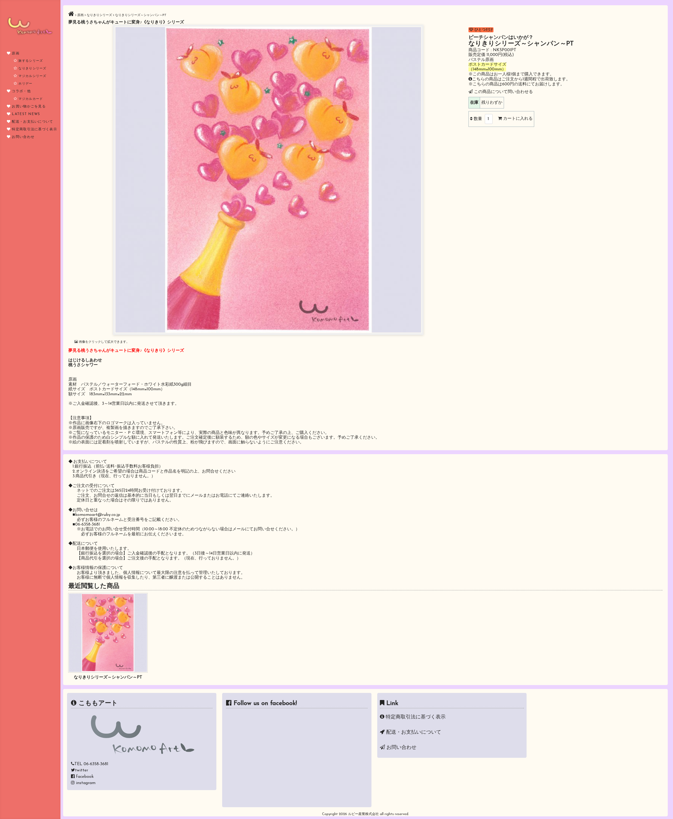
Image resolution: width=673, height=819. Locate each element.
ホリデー (25, 83)
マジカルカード (30, 99)
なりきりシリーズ (32, 68)
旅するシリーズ (30, 61)
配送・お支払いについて (32, 121)
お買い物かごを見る (29, 106)
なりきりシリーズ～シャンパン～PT (108, 677)
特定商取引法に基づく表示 (34, 129)
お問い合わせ (23, 137)
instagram (85, 783)
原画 (15, 53)
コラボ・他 (21, 91)
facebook (85, 777)
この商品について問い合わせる (503, 92)
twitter (81, 770)
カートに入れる (517, 119)
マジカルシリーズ (32, 76)
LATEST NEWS (26, 114)
